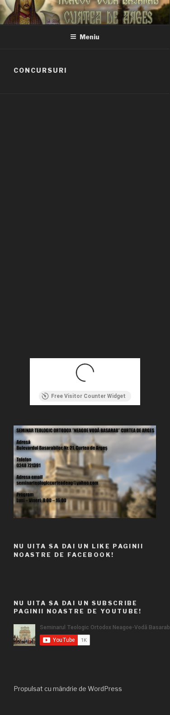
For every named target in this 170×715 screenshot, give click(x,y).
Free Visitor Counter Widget (88, 396)
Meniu (89, 37)
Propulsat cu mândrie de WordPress (68, 688)
